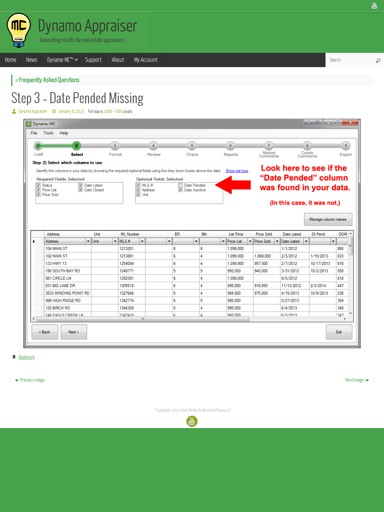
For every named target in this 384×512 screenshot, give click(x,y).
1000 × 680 (113, 111)
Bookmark (26, 357)
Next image (354, 380)
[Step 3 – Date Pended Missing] (192, 233)
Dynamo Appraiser (33, 111)
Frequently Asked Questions (47, 80)
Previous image (32, 380)
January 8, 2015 (71, 111)
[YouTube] (374, 5)
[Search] (378, 61)
